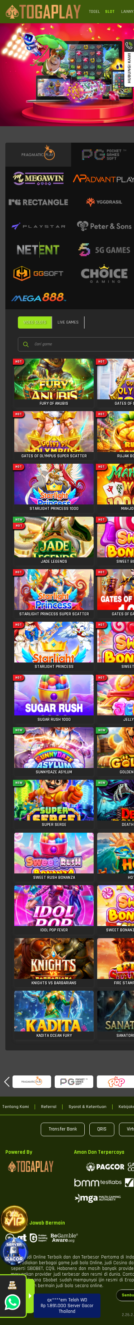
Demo (54, 376)
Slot (110, 11)
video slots (34, 322)
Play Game (54, 390)
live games (68, 322)
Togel (94, 11)
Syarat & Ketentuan (87, 1106)
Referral (48, 1106)
